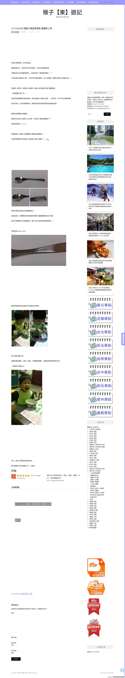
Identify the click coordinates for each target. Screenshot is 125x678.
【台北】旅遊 (92, 436)
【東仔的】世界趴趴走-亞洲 (97, 468)
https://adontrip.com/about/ (102, 106)
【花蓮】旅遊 (92, 506)
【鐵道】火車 (92, 516)
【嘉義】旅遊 (92, 442)
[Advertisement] (46, 48)
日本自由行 (26, 2)
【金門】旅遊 (92, 514)
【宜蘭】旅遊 (92, 451)
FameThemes (111, 672)
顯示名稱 (13, 637)
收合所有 (95, 427)
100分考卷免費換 (95, 473)
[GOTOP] (122, 670)
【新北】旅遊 (92, 462)
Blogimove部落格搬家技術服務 (116, 677)
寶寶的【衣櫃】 (94, 479)
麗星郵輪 (70, 2)
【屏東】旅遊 (92, 455)
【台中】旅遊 (92, 433)
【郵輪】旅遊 (92, 512)
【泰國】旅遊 (92, 503)
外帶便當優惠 (92, 527)
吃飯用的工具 (15, 32)
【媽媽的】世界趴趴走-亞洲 (97, 444)
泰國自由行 (15, 2)
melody (23, 32)
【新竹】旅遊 (92, 464)
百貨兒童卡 (93, 497)
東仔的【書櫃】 (94, 490)
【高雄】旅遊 (92, 525)
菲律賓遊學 (47, 2)
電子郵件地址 (13, 644)
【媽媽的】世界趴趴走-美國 (97, 447)
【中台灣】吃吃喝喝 (94, 429)
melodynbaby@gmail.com (103, 108)
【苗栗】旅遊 (92, 508)
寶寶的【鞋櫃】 (94, 481)
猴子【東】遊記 (62, 12)
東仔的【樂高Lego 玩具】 (97, 492)
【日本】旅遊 (92, 466)
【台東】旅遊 (92, 440)
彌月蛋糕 (93, 486)
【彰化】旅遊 (92, 457)
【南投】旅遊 (92, 431)
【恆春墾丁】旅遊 (94, 460)
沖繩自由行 (36, 2)
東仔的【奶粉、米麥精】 (97, 488)
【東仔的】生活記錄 (94, 471)
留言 (13, 613)
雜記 (91, 499)
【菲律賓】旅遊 (93, 510)
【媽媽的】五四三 (94, 449)
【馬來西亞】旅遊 (94, 521)
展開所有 (89, 427)
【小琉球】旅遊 (93, 453)
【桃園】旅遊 (92, 501)
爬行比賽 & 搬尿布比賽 (97, 495)
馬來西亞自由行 (59, 2)
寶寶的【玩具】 (94, 477)
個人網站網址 (13, 652)
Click (123, 339)
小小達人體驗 (94, 484)
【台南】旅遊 (92, 438)
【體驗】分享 (92, 523)
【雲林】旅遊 (92, 519)
